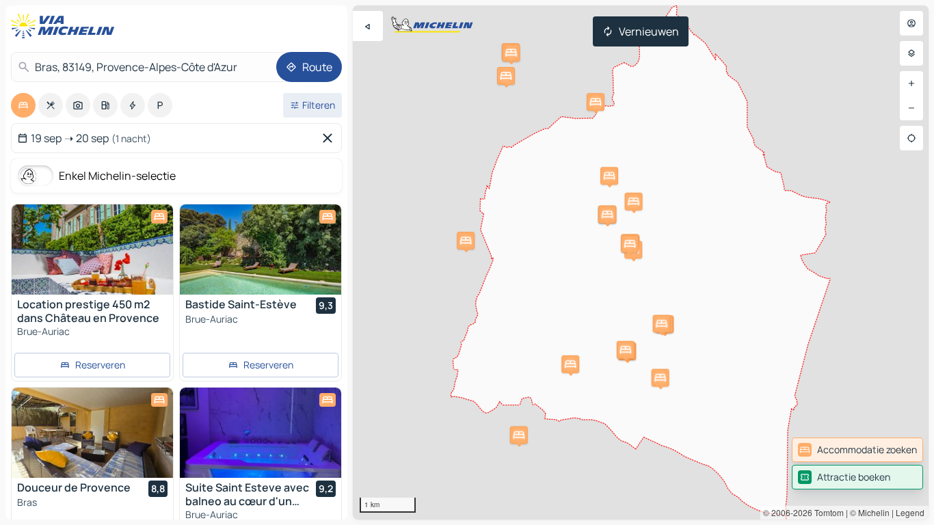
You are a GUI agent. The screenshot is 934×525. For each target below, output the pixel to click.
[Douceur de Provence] (92, 433)
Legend (910, 512)
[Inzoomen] (911, 83)
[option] (23, 105)
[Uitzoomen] (911, 108)
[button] (511, 53)
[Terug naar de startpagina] (65, 26)
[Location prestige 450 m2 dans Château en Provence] (92, 249)
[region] (641, 262)
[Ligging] (911, 138)
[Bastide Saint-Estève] (260, 249)
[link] (857, 450)
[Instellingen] (911, 53)
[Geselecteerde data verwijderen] (330, 138)
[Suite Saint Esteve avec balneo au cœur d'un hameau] (260, 433)
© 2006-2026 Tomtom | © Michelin (826, 512)
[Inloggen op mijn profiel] (911, 23)
